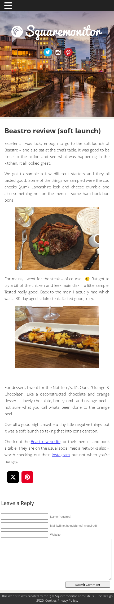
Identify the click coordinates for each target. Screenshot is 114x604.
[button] (9, 5)
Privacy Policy (67, 600)
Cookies (51, 600)
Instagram (61, 454)
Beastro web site (45, 441)
